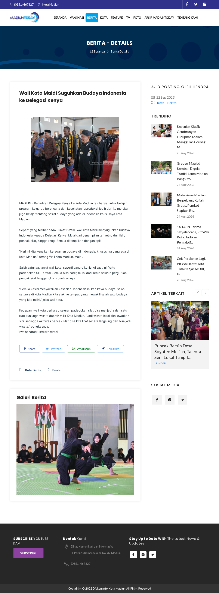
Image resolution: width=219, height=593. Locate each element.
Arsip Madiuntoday (159, 17)
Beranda (60, 17)
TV (128, 17)
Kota (104, 17)
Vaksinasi (77, 17)
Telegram (112, 349)
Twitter (55, 349)
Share (31, 349)
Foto (137, 17)
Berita (92, 17)
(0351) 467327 (80, 563)
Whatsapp (83, 349)
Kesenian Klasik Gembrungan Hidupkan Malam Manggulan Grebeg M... (191, 136)
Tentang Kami (187, 17)
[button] (17, 296)
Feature (117, 17)
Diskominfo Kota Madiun (109, 588)
